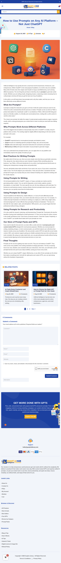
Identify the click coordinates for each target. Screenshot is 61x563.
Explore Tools (29, 416)
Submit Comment (51, 376)
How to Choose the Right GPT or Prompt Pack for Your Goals (44, 290)
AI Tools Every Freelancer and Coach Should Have (15, 290)
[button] (59, 1)
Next (33, 309)
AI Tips (30, 33)
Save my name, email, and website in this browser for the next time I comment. (26, 363)
